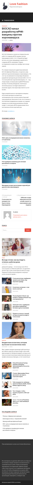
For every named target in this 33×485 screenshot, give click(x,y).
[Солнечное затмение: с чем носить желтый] (7, 292)
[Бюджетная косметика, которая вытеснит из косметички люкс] (16, 339)
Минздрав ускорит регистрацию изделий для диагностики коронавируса (16, 186)
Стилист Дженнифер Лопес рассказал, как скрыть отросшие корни (21, 375)
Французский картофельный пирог (12, 421)
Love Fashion (19, 4)
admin (11, 40)
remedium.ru (11, 111)
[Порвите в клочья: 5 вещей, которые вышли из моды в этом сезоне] (7, 319)
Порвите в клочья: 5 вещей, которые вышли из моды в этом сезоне (21, 315)
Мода (3, 257)
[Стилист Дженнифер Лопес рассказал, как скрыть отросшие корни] (7, 378)
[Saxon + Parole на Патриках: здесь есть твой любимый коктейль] (7, 405)
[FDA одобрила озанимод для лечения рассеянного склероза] (16, 160)
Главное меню (9, 20)
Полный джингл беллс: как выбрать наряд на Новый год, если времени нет (22, 297)
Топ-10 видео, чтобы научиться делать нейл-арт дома (21, 392)
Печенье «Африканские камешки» (12, 416)
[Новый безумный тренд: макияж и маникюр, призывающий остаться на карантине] (7, 368)
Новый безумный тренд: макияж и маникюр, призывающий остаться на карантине (21, 365)
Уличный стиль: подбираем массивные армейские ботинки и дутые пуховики (21, 306)
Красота (4, 340)
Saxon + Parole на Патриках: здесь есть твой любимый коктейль (21, 401)
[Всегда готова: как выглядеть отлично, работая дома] (16, 256)
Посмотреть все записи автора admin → (20, 216)
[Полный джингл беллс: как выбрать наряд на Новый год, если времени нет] (7, 301)
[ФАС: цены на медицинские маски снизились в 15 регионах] (16, 136)
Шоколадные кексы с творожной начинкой (14, 418)
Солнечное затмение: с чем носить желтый (21, 288)
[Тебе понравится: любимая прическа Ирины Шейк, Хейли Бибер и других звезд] (7, 387)
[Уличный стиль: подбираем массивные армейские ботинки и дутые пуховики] (7, 310)
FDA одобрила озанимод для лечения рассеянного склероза (14, 162)
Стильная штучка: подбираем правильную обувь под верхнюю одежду (22, 280)
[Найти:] (16, 230)
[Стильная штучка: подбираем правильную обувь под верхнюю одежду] (7, 283)
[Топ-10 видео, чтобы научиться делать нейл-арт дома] (7, 396)
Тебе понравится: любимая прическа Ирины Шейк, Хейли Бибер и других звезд (22, 383)
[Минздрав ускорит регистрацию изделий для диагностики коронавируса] (16, 183)
